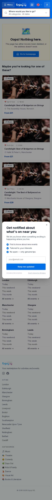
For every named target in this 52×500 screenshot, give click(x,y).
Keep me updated (26, 267)
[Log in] (47, 4)
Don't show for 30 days (37, 273)
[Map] (32, 4)
